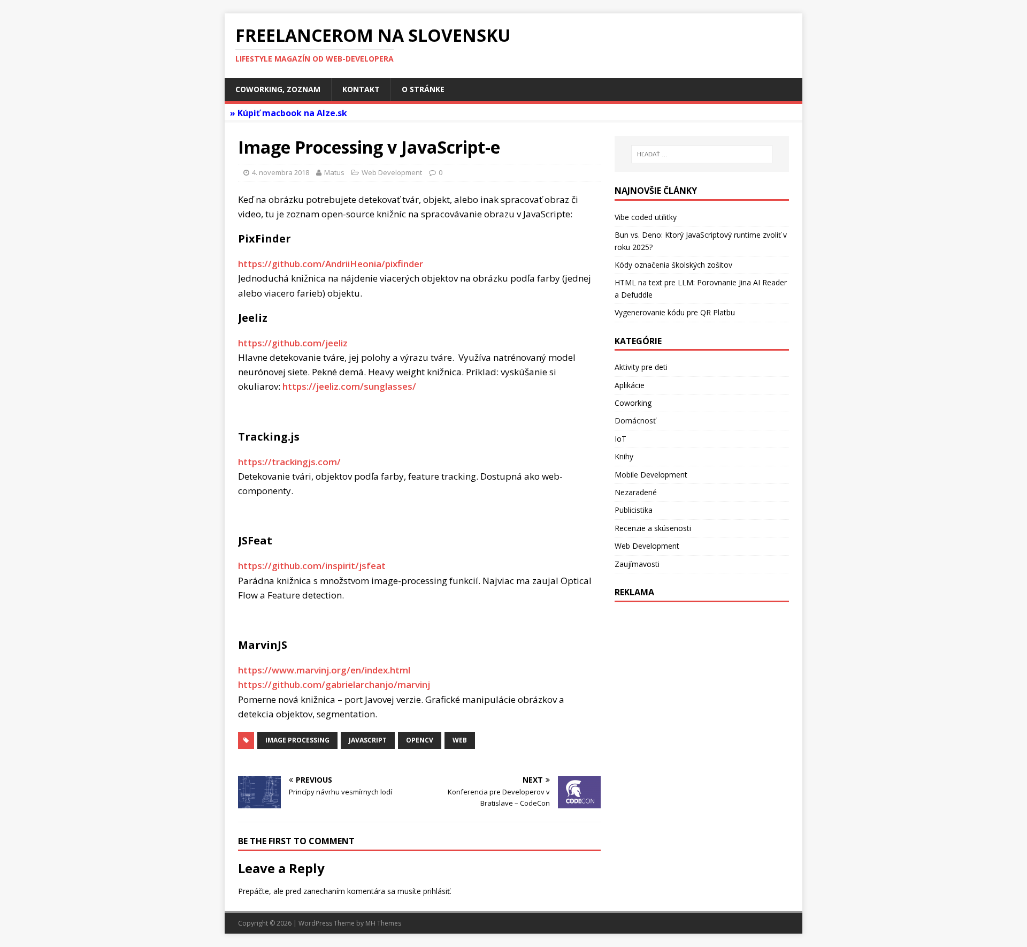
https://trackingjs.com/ (289, 462)
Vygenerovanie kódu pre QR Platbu (675, 312)
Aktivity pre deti (641, 367)
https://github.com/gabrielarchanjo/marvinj (334, 684)
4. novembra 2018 (280, 172)
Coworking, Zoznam (277, 89)
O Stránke (423, 89)
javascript (368, 740)
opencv (419, 740)
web (460, 740)
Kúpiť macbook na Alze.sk (292, 113)
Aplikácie (630, 385)
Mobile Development (651, 474)
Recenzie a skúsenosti (653, 528)
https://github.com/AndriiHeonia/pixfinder (330, 263)
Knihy (624, 456)
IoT (620, 439)
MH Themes (383, 923)
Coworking (633, 403)
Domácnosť (635, 420)
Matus (334, 172)
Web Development (392, 172)
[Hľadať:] (701, 154)
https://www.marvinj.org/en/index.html (324, 670)
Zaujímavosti (637, 564)
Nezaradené (636, 492)
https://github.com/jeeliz (293, 343)
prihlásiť (436, 891)
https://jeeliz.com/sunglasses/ (349, 386)
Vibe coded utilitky (646, 217)
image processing (297, 740)
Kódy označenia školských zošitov (673, 265)
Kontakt (361, 89)
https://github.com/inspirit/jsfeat (312, 565)
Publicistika (634, 510)
